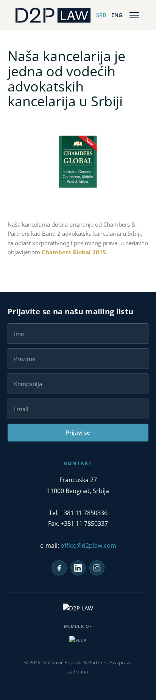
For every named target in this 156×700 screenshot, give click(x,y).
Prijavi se (78, 432)
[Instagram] (97, 567)
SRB (101, 15)
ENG (116, 15)
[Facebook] (59, 567)
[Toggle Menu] (134, 15)
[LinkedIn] (78, 567)
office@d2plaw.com (88, 545)
